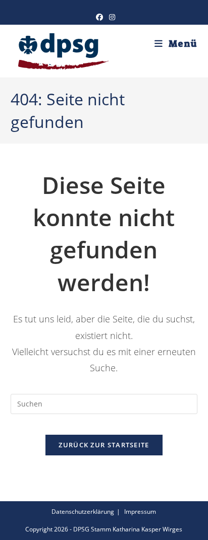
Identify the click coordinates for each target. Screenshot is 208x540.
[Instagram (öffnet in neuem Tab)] (110, 17)
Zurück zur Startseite (104, 444)
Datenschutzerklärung (82, 511)
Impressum (140, 511)
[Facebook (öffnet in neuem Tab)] (99, 17)
